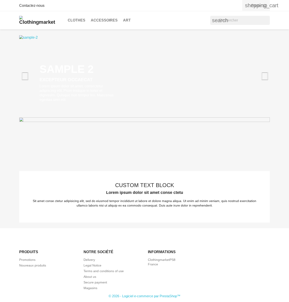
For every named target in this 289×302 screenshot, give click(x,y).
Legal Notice (92, 265)
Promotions (27, 260)
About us (90, 276)
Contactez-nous (31, 5)
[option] (144, 73)
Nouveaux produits (32, 265)
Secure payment (95, 282)
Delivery (89, 260)
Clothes (76, 20)
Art (127, 20)
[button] (38, 73)
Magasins (90, 288)
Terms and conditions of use (104, 271)
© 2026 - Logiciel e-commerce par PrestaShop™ (144, 296)
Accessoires (104, 20)
